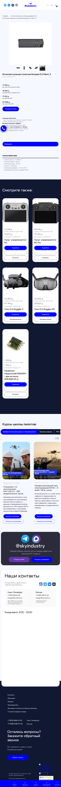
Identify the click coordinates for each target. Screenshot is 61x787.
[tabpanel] (30, 163)
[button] (52, 5)
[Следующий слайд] (55, 43)
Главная (5, 16)
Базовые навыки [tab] (46, 432)
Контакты (11, 695)
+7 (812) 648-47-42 (15, 720)
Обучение (11, 698)
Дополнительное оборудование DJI (24, 16)
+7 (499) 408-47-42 (15, 724)
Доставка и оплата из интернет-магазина (22, 708)
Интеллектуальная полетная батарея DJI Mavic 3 (19, 18)
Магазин (10, 701)
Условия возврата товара (17, 711)
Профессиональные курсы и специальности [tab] (19, 432)
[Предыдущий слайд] (5, 43)
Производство (13, 705)
